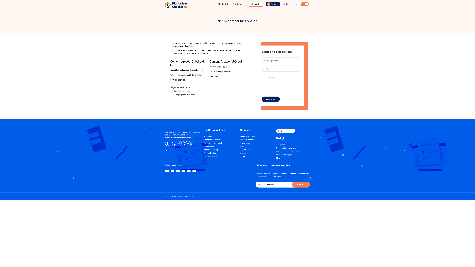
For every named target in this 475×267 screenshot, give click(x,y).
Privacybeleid (245, 143)
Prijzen (274, 4)
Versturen (270, 99)
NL (294, 4)
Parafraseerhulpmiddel (213, 143)
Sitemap (243, 153)
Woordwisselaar (210, 153)
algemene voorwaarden (249, 136)
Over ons (279, 151)
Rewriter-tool (209, 146)
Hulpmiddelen (256, 4)
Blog (278, 158)
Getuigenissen (281, 144)
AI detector (208, 136)
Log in (285, 4)
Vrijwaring (244, 146)
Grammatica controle (212, 139)
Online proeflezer (210, 156)
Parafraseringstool (239, 4)
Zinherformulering (211, 149)
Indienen (301, 184)
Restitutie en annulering (249, 139)
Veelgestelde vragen (284, 154)
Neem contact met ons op (286, 148)
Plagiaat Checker (224, 4)
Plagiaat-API (245, 149)
